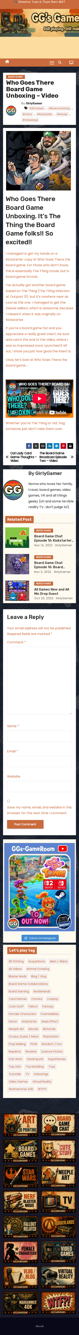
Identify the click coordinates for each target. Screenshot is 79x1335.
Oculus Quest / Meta (23, 1036)
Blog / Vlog (38, 976)
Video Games (18, 1082)
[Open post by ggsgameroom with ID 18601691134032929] (39, 887)
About (40, 1326)
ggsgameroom (39, 847)
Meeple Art (16, 1029)
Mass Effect (50, 1021)
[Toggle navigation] (52, 63)
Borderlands (42, 991)
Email (12, 751)
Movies (33, 1029)
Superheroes (57, 1059)
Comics (36, 999)
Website (13, 776)
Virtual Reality (41, 1082)
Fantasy (47, 1006)
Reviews (31, 1051)
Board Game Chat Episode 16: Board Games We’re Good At (51, 567)
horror (13, 1021)
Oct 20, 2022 (43, 598)
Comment (16, 642)
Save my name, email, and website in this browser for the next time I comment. (39, 810)
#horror (27, 114)
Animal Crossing (38, 969)
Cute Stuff (16, 1006)
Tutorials (15, 1074)
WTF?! (42, 1089)
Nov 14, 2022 (43, 545)
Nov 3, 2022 (42, 572)
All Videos (15, 969)
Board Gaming (19, 991)
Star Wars (15, 1059)
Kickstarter (29, 1021)
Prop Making (17, 1044)
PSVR (33, 1044)
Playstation (51, 1036)
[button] (60, 62)
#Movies (62, 114)
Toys (51, 1067)
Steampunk (35, 1059)
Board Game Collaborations (28, 984)
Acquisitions (36, 961)
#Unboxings (30, 120)
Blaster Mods (18, 976)
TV (27, 1074)
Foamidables (50, 1014)
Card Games (18, 999)
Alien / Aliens (59, 961)
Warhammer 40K (21, 1089)
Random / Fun (52, 1044)
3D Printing (16, 961)
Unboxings (41, 1074)
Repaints (15, 1051)
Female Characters (22, 1014)
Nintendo (49, 1029)
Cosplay (52, 999)
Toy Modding (35, 1067)
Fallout (33, 1006)
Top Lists (15, 1067)
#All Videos (37, 108)
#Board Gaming (59, 108)
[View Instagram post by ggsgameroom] (70, 926)
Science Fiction (52, 1051)
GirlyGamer (34, 103)
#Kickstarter (44, 114)
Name (13, 726)
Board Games (15, 76)
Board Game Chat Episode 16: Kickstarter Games (53, 540)
